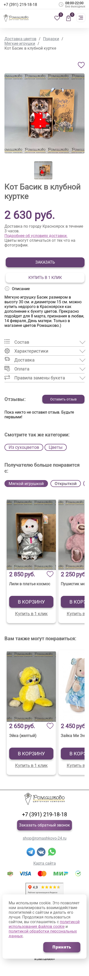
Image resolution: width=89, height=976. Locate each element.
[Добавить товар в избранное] (81, 65)
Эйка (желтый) (23, 735)
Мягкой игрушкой (26, 483)
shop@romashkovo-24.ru (45, 838)
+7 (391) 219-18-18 (44, 814)
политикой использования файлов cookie (44, 924)
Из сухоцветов (24, 447)
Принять (61, 947)
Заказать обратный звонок (44, 825)
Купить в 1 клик (45, 277)
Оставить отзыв (63, 399)
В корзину (31, 602)
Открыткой (66, 483)
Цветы (56, 447)
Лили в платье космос (29, 583)
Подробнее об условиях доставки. (35, 235)
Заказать (45, 262)
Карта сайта (44, 863)
